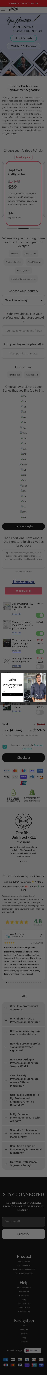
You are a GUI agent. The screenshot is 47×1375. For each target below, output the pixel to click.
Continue (12, 694)
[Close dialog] (44, 674)
